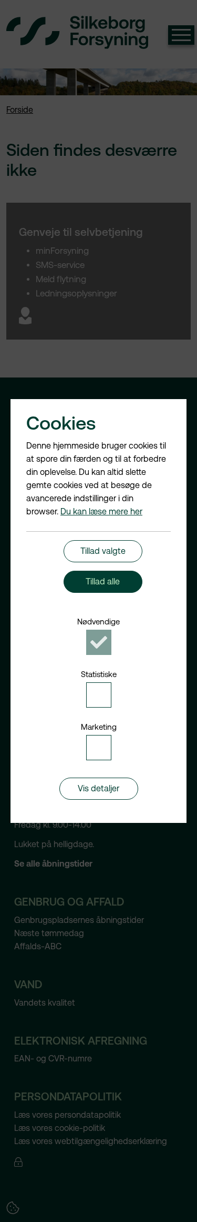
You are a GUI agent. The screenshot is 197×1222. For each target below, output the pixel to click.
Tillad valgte (103, 551)
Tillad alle (103, 582)
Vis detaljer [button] (98, 788)
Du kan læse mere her (101, 511)
